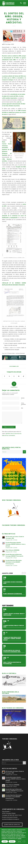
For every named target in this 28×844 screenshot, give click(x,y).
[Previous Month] (23, 573)
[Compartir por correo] (18, 376)
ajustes (19, 838)
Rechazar (12, 841)
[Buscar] (20, 3)
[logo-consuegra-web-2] (11, 3)
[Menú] (24, 3)
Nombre (22, 399)
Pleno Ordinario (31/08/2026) (12, 550)
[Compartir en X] (9, 376)
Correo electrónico (23, 404)
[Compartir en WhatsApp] (14, 376)
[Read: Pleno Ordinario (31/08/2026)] (3, 550)
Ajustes (19, 841)
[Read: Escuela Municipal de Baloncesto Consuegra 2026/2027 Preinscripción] (3, 555)
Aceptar (4, 841)
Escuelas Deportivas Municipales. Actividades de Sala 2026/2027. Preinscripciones (14, 562)
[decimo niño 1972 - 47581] (14, 36)
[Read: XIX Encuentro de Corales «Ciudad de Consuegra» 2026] (3, 537)
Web (22, 408)
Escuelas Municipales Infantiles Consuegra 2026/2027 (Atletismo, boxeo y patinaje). (15, 544)
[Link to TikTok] (23, 376)
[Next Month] (25, 573)
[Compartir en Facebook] (4, 376)
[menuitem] (20, 3)
